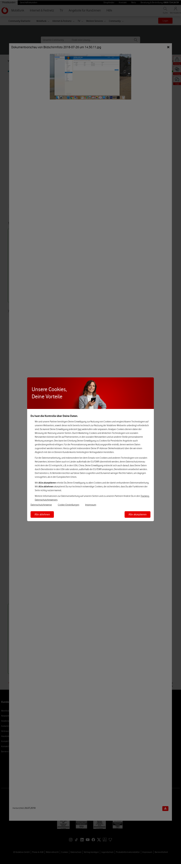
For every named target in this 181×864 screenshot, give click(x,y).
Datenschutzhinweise (41, 504)
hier (80, 429)
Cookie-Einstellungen (68, 504)
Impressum (90, 504)
